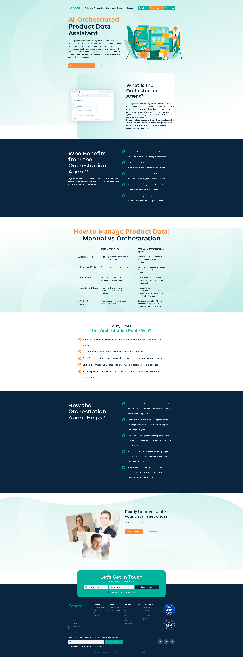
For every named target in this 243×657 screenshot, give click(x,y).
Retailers (96, 613)
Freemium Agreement (74, 629)
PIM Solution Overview (115, 607)
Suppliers (96, 615)
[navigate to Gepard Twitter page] (166, 641)
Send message (147, 587)
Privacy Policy (72, 621)
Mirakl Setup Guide (74, 626)
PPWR (126, 615)
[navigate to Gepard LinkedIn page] (160, 641)
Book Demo (143, 8)
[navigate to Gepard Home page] (74, 8)
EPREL (126, 607)
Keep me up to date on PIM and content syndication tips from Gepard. (90, 646)
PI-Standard (128, 623)
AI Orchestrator (148, 621)
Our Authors (147, 615)
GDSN (126, 618)
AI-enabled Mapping (114, 610)
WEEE (126, 613)
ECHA (126, 610)
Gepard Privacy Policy (129, 592)
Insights (145, 613)
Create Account (156, 8)
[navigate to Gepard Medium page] (172, 641)
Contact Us (169, 8)
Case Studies (147, 610)
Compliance (111, 8)
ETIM (126, 621)
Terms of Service (73, 623)
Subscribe (114, 642)
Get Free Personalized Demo (82, 66)
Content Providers (99, 607)
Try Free (145, 618)
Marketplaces (98, 610)
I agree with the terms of (117, 592)
